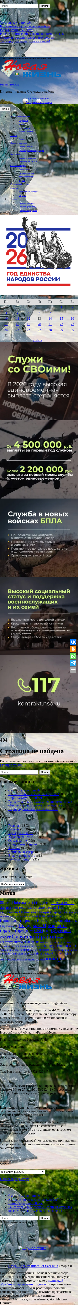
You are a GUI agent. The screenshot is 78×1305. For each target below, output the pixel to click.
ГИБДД (39, 903)
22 (61, 324)
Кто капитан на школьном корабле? (25, 26)
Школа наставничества (20, 117)
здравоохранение (24, 946)
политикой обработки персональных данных (31, 1282)
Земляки (14, 188)
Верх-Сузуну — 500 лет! (25, 798)
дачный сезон (7, 946)
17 (6, 324)
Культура (4, 916)
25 (17, 330)
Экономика (15, 154)
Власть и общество (18, 143)
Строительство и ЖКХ (29, 162)
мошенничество (9, 949)
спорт (23, 959)
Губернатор (47, 912)
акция (60, 937)
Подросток (23, 120)
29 (61, 330)
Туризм (22, 180)
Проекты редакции (27, 203)
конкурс (50, 946)
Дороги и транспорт (27, 158)
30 (72, 330)
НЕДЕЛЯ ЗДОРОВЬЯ (20, 916)
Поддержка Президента (43, 925)
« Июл (37, 340)
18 (17, 324)
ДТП (60, 912)
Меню (5, 109)
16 (72, 318)
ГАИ (30, 903)
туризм (31, 959)
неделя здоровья (59, 949)
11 (17, 318)
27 (39, 330)
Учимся (22, 124)
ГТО (48, 903)
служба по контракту (58, 953)
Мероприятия (25, 128)
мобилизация (66, 945)
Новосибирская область (57, 920)
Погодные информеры (39, 102)
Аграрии (22, 195)
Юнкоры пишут (26, 132)
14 (50, 318)
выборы (44, 942)
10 (6, 318)
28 (50, 330)
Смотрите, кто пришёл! (16, 22)
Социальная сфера (18, 165)
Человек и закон (26, 147)
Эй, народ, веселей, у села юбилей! (25, 41)
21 (50, 324)
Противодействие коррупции (31, 150)
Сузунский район (34, 936)
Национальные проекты (18, 921)
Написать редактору (27, 207)
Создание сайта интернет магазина (33, 1266)
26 (28, 330)
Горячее (22, 139)
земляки (39, 946)
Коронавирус (71, 912)
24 (6, 330)
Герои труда (18, 907)
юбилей (40, 959)
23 (72, 324)
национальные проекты (34, 949)
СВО (38, 930)
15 (61, 318)
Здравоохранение (26, 177)
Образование (24, 169)
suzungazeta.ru (10, 84)
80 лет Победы (13, 902)
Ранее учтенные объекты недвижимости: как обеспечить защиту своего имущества (32, 35)
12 (28, 318)
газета (52, 941)
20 (39, 324)
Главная (13, 135)
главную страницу (13, 765)
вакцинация (31, 941)
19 (28, 324)
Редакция (14, 199)
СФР (47, 931)
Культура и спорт (26, 173)
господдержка (64, 942)
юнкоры (55, 958)
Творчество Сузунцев (28, 192)
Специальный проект (19, 184)
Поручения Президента (16, 931)
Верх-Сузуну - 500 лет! (16, 30)
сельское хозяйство (30, 953)
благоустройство (11, 941)
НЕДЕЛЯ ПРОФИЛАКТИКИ (47, 916)
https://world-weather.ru (39, 98)
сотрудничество (10, 959)
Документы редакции (28, 210)
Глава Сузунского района (41, 907)
